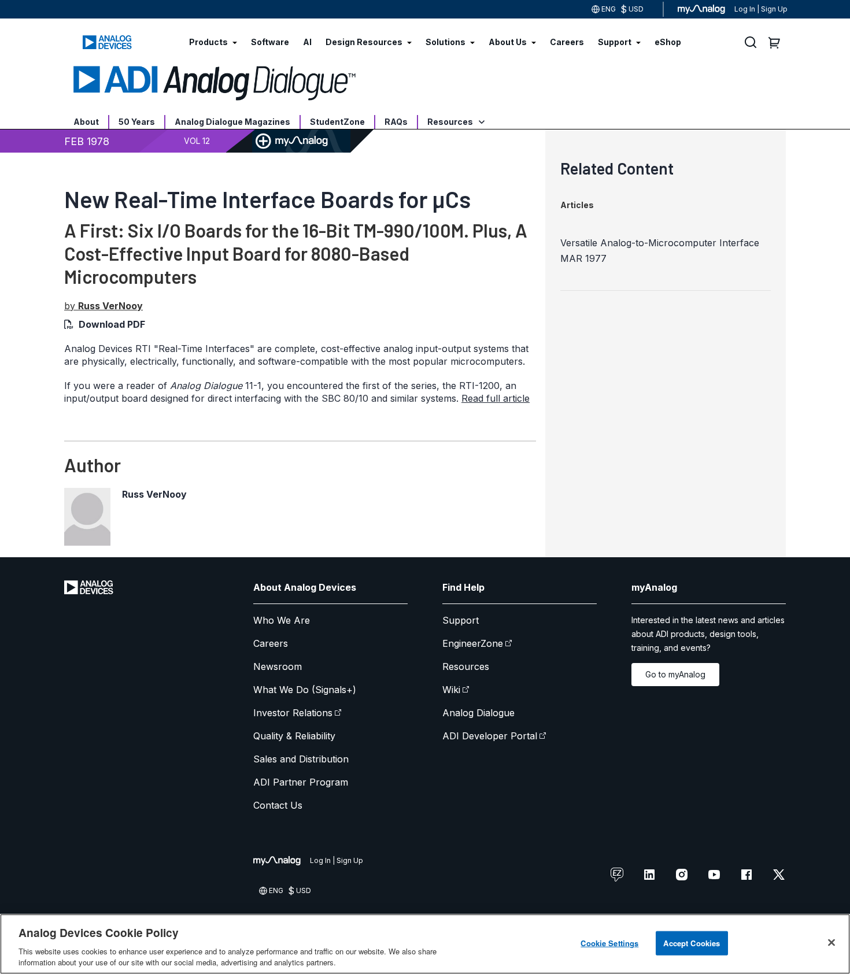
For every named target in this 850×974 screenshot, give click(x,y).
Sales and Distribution (301, 759)
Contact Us (277, 805)
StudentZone (337, 122)
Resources (451, 122)
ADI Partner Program (300, 782)
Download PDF (112, 324)
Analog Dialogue (478, 713)
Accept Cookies (691, 943)
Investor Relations (292, 713)
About (86, 122)
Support (460, 620)
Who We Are (281, 620)
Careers (270, 643)
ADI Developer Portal (489, 736)
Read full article (495, 398)
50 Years (137, 122)
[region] (425, 944)
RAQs (396, 122)
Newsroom (277, 666)
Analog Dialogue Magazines (232, 122)
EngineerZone (472, 643)
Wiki (451, 689)
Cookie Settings (609, 943)
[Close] (831, 943)
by (103, 306)
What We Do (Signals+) (304, 689)
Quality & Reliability (294, 736)
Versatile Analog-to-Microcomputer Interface (659, 243)
